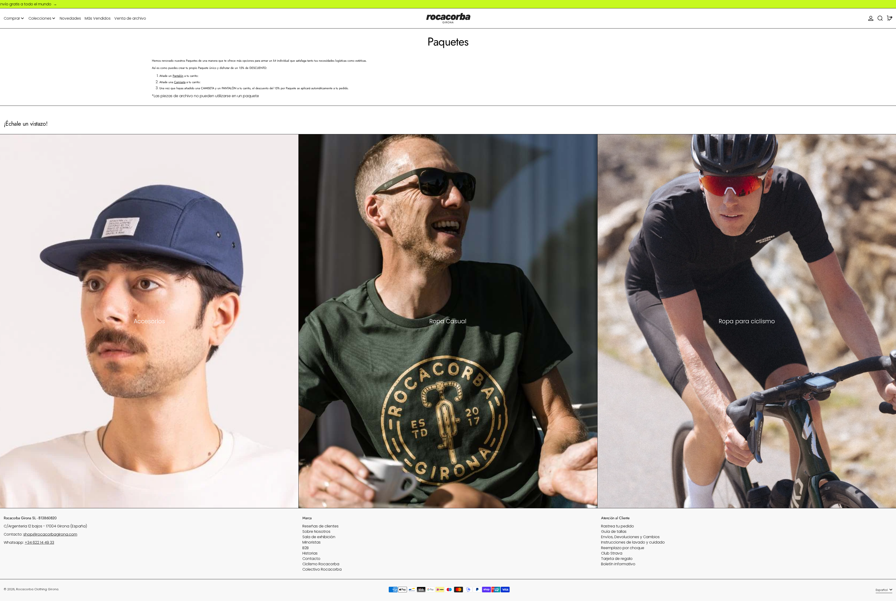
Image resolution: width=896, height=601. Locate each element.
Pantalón (178, 76)
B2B (305, 548)
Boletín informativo (618, 564)
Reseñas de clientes (320, 526)
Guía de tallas (613, 531)
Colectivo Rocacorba (322, 569)
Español (882, 590)
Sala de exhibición (318, 537)
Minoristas (311, 542)
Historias (310, 553)
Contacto (311, 558)
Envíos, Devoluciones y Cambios (630, 537)
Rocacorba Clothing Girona (37, 589)
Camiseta (180, 82)
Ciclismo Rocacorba (320, 564)
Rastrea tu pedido (617, 526)
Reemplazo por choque (622, 548)
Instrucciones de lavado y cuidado (633, 542)
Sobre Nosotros (316, 531)
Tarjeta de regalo (617, 558)
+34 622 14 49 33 (39, 542)
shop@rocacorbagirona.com (50, 534)
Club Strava (611, 553)
